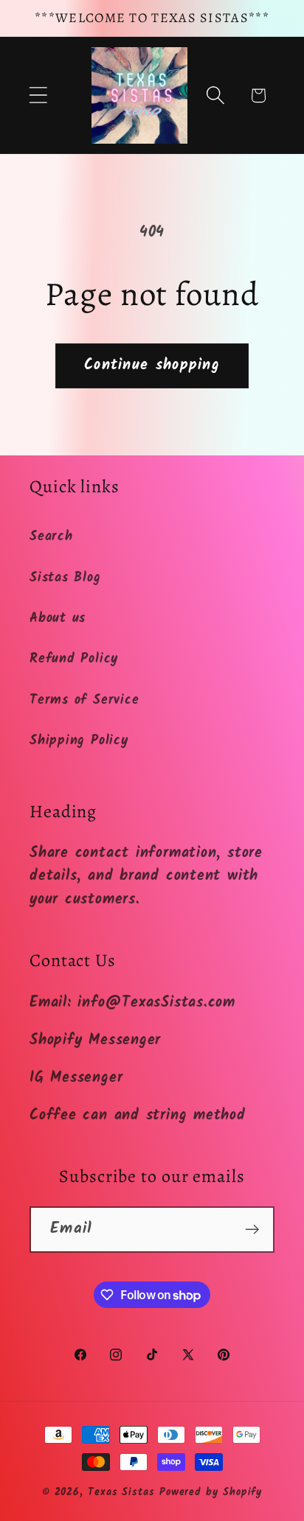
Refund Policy (74, 659)
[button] (38, 95)
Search (51, 537)
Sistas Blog (65, 578)
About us (58, 618)
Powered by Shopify (210, 1492)
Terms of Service (84, 700)
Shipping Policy (79, 741)
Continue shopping (152, 365)
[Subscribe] (252, 1229)
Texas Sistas (121, 1492)
